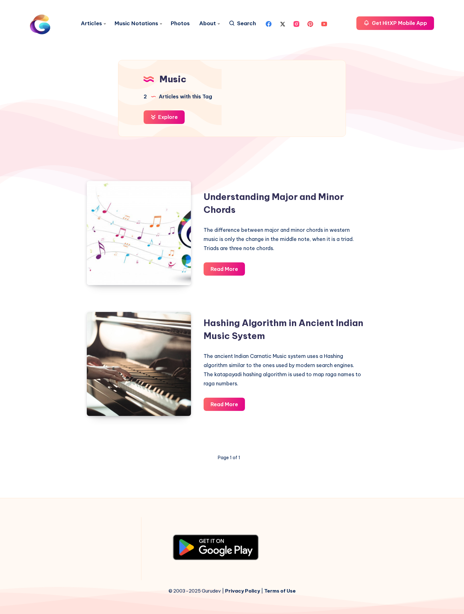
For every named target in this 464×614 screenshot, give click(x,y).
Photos (180, 23)
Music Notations (136, 23)
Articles (91, 23)
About (207, 23)
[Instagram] (296, 23)
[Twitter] (282, 23)
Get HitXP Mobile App (399, 23)
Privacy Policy (242, 591)
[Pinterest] (310, 23)
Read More (228, 271)
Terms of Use (280, 591)
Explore (167, 117)
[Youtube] (324, 23)
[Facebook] (268, 23)
